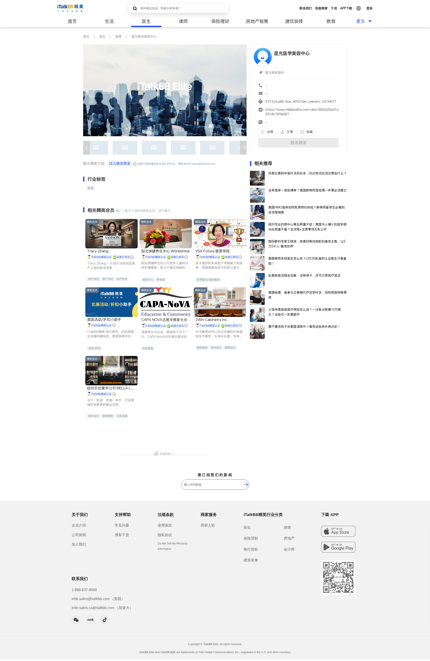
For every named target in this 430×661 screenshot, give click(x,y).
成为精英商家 (120, 163)
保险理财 (220, 21)
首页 (72, 21)
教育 (331, 21)
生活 (109, 21)
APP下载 (346, 8)
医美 (118, 36)
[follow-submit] (246, 485)
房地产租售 (257, 21)
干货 (334, 8)
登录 (369, 8)
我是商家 (321, 8)
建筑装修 (294, 21)
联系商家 (298, 142)
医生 (146, 21)
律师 (183, 21)
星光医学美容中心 (144, 36)
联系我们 (305, 8)
